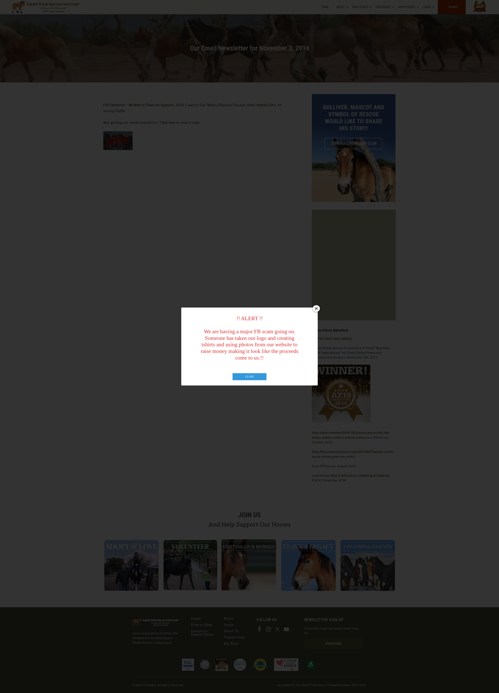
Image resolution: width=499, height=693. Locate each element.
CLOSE (249, 376)
